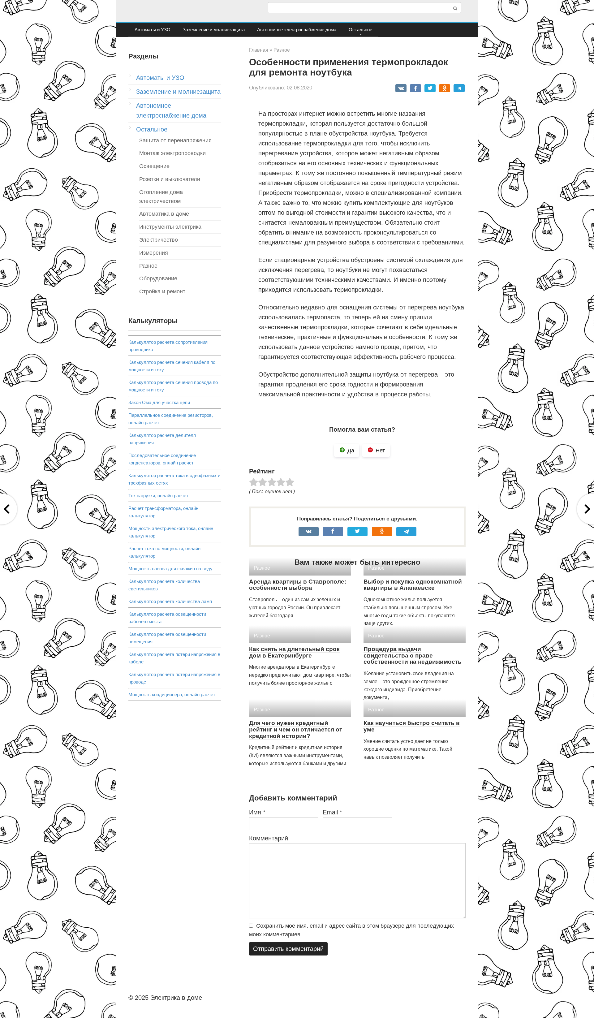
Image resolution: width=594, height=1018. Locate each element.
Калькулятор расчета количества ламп (170, 601)
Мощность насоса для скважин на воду (170, 568)
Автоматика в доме (164, 214)
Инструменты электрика (170, 227)
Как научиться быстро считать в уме (412, 726)
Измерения (153, 253)
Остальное (360, 29)
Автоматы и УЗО (152, 29)
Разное (148, 266)
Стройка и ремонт (162, 291)
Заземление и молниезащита (214, 29)
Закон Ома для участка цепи (159, 402)
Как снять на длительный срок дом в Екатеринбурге (294, 652)
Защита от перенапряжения (175, 140)
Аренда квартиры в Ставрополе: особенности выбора (297, 584)
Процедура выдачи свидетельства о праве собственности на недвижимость (413, 655)
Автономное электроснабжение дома (296, 29)
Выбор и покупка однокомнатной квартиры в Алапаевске (413, 584)
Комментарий (268, 838)
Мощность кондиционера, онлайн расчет (171, 694)
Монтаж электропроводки (172, 153)
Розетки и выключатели (169, 179)
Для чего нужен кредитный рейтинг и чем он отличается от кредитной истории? (295, 729)
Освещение (154, 166)
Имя (257, 812)
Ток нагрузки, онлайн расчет (158, 495)
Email (332, 812)
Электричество (158, 240)
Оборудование (158, 278)
